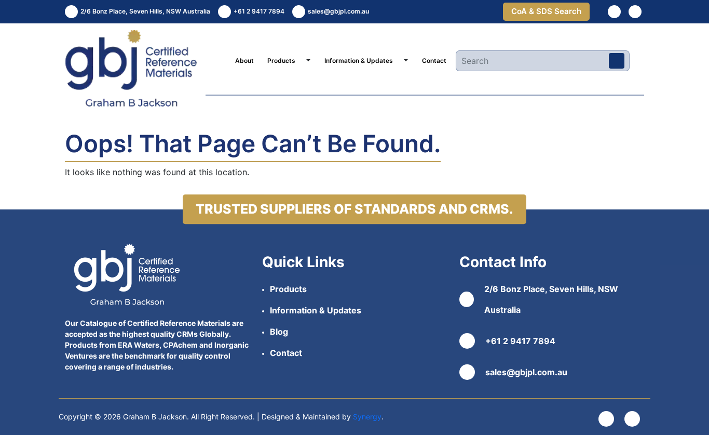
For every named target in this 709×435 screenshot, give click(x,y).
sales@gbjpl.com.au (526, 372)
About (244, 60)
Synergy (367, 416)
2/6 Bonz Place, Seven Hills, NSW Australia (551, 299)
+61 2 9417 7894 (520, 341)
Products (281, 60)
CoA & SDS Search (546, 11)
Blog (279, 331)
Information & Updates (358, 60)
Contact (434, 60)
